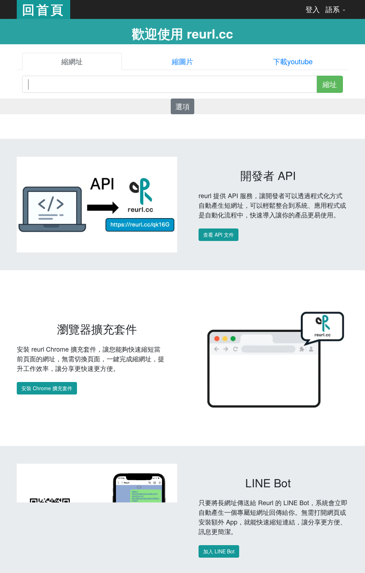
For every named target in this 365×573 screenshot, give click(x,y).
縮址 (330, 84)
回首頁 (43, 9)
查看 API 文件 (218, 234)
